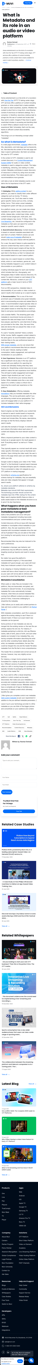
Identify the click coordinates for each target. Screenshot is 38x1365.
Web (20, 1192)
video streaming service (19, 724)
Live (3, 1197)
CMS (19, 731)
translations (5, 393)
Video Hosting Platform (27, 1255)
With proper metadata (8, 345)
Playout (4, 1205)
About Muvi (6, 1237)
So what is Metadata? (13, 141)
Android (22, 1196)
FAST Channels (24, 1263)
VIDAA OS (22, 1226)
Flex (3, 1201)
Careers (4, 1240)
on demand (27, 720)
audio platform (11, 731)
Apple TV (22, 1203)
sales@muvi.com (10, 1342)
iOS (20, 1199)
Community (23, 1289)
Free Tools (5, 1300)
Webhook (5, 1326)
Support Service (24, 1293)
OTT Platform (5, 724)
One (3, 1193)
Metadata (29, 727)
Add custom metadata (8, 698)
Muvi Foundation (7, 1263)
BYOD (4, 1322)
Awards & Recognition (9, 1252)
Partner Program (7, 1244)
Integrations (6, 1330)
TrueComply (6, 1208)
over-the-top (17, 720)
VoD (9, 717)
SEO (3, 731)
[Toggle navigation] (35, 2)
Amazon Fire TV (24, 1218)
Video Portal (23, 1300)
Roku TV (22, 1222)
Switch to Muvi (7, 1304)
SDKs (4, 1319)
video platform (23, 717)
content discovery (19, 727)
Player (4, 1220)
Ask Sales (5, 1274)
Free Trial (28, 3)
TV (3, 1216)
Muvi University (7, 1267)
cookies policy (5, 1363)
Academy (22, 1248)
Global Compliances (9, 1255)
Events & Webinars (8, 1289)
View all (4, 926)
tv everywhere (6, 720)
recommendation (6, 727)
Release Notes (24, 1296)
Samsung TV (23, 1211)
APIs (3, 1315)
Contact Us (6, 1270)
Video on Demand (25, 1244)
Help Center (23, 1285)
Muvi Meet (5, 1212)
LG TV (21, 1214)
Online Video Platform (26, 1259)
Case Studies (6, 1296)
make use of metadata (14, 237)
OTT (3, 717)
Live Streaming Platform (27, 1252)
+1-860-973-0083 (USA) (12, 1346)
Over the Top (8, 100)
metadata (24, 145)
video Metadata (28, 731)
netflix (14, 717)
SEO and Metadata (10, 407)
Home (3, 7)
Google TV (22, 1207)
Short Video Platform (26, 1240)
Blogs (8, 7)
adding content (21, 191)
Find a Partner (7, 1248)
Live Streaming (6, 221)
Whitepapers (6, 1293)
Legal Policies (6, 1259)
